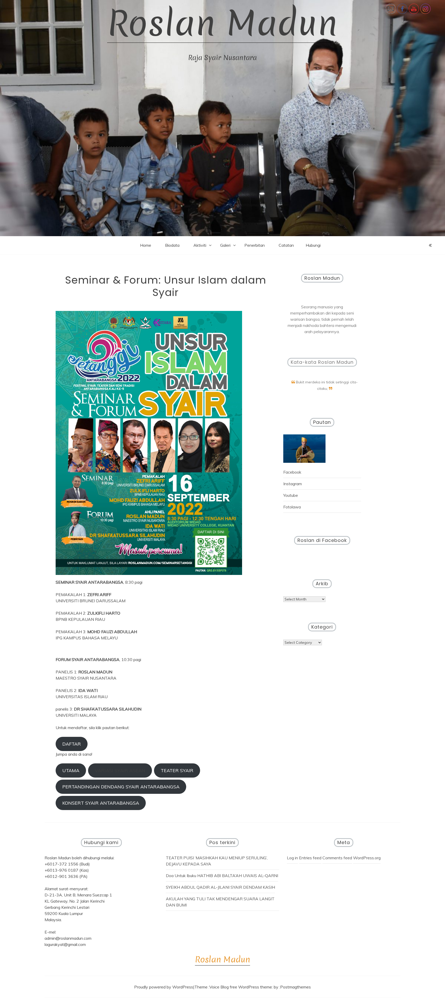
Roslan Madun (222, 23)
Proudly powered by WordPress (163, 986)
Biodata (172, 245)
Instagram (292, 483)
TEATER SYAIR (177, 770)
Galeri (225, 245)
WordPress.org (367, 857)
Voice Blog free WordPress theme (240, 986)
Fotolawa (292, 506)
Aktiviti (199, 245)
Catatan (286, 245)
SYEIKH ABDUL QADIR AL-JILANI (197, 887)
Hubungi (313, 245)
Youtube (290, 495)
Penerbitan (254, 245)
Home (145, 245)
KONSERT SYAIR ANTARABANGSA (100, 803)
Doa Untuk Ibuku (181, 875)
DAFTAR (71, 744)
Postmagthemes (295, 986)
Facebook (292, 472)
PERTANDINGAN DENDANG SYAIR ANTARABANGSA (120, 787)
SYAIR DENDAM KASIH (252, 887)
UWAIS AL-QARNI (260, 875)
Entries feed (310, 857)
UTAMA (70, 770)
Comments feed (337, 857)
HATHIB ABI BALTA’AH (219, 875)
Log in (292, 857)
